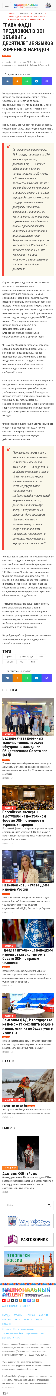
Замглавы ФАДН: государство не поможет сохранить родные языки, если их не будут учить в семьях (27, 1026)
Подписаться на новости (17, 1306)
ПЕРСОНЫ (6, 1319)
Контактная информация (24, 1329)
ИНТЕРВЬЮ (31, 1315)
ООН (41, 657)
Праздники (10, 1168)
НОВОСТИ (6, 1324)
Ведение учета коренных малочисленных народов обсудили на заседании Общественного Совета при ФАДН (24, 746)
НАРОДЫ (6, 1315)
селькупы (9, 662)
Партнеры (6, 1338)
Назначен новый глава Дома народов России (25, 887)
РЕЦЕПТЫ (28, 1319)
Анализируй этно (14, 1100)
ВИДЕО (39, 1319)
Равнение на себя (14, 1106)
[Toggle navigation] (7, 5)
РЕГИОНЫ (18, 1315)
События (9, 734)
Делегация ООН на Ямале (19, 1173)
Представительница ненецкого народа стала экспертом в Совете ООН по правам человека (27, 956)
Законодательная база (12, 1333)
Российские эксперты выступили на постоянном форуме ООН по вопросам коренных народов (24, 818)
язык (33, 662)
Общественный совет (34, 1333)
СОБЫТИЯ (43, 1315)
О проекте (6, 1329)
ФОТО (17, 1319)
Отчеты (16, 1338)
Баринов (9, 657)
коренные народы (26, 657)
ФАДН (22, 662)
